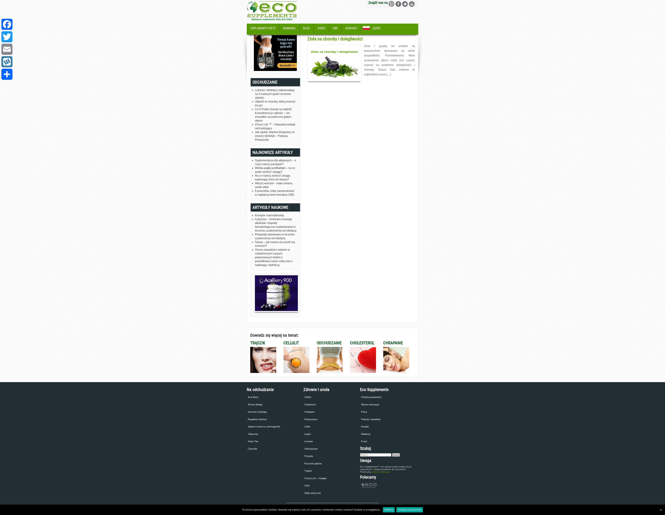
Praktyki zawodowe (370, 419)
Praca (364, 412)
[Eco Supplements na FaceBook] (398, 4)
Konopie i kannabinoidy (269, 215)
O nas (364, 441)
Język (376, 28)
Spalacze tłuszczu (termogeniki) (264, 426)
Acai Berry (253, 397)
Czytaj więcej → (371, 82)
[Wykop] (7, 62)
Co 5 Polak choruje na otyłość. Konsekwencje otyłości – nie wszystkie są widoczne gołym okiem (273, 115)
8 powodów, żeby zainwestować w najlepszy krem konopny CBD (274, 192)
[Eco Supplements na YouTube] (412, 4)
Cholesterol (310, 404)
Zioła (306, 485)
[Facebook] (7, 24)
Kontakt (351, 28)
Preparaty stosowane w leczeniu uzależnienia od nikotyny (275, 236)
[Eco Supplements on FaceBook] (391, 4)
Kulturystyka (310, 419)
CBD (335, 28)
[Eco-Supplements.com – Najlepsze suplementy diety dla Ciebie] (272, 16)
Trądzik (308, 471)
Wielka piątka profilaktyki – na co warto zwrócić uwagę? (275, 170)
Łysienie (308, 441)
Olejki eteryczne (312, 493)
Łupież (307, 434)
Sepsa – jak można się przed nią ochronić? (275, 244)
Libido (307, 426)
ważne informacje (381, 472)
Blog (306, 28)
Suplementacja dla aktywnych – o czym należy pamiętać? (275, 162)
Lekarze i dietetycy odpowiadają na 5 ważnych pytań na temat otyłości (274, 94)
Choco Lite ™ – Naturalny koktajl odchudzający (275, 126)
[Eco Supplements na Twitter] (405, 4)
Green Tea (253, 441)
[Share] (7, 74)
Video (321, 28)
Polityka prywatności (371, 397)
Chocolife (252, 449)
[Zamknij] (660, 510)
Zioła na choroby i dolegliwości (335, 38)
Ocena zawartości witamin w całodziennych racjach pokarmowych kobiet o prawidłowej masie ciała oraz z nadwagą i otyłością (274, 257)
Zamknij (389, 509)
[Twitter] (7, 37)
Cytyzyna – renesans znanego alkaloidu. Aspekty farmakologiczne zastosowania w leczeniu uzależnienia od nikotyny (275, 225)
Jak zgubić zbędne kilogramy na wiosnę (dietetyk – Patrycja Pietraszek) (274, 136)
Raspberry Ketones (257, 419)
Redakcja (365, 434)
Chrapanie (309, 412)
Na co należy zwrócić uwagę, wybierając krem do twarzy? (273, 177)
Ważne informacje (370, 404)
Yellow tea (253, 434)
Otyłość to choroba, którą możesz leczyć (275, 103)
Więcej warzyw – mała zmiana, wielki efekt (274, 185)
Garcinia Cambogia (257, 412)
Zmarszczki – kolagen (315, 478)
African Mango (255, 404)
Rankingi (289, 28)
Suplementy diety (263, 28)
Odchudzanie (311, 449)
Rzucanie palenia (313, 463)
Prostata (308, 456)
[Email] (7, 49)
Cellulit (307, 397)
